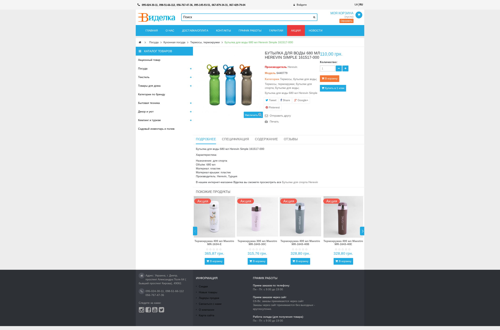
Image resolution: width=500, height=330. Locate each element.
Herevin (292, 66)
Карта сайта (206, 315)
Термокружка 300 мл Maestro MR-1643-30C (257, 242)
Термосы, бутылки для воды (298, 79)
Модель (270, 73)
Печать (274, 121)
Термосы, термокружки (279, 83)
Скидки (203, 286)
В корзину (216, 261)
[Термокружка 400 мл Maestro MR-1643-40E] (343, 217)
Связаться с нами (210, 303)
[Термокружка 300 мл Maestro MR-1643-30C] (257, 217)
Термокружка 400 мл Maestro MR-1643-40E (343, 242)
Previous (195, 231)
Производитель (276, 66)
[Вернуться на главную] (140, 42)
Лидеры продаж (209, 297)
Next (362, 231)
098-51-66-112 (174, 291)
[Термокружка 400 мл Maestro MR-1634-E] (214, 217)
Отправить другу (280, 115)
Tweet (272, 100)
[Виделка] (156, 17)
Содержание (266, 139)
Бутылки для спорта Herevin (299, 182)
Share (286, 100)
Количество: (329, 62)
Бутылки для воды (286, 87)
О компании (206, 309)
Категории (272, 79)
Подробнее (206, 139)
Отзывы (291, 139)
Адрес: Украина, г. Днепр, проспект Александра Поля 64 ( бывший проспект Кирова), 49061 (162, 279)
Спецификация (235, 139)
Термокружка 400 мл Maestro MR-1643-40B (300, 242)
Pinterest (274, 107)
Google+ (302, 100)
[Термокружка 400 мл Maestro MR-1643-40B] (300, 217)
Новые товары (208, 292)
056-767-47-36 (155, 295)
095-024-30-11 (155, 291)
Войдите (302, 4)
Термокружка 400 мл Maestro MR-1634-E (214, 242)
